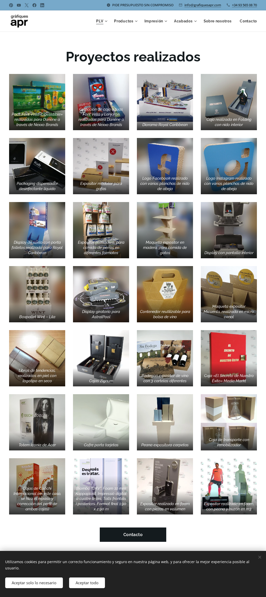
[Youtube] (19, 5)
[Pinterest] (11, 5)
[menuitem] (102, 21)
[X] (26, 5)
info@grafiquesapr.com (202, 5)
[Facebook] (34, 5)
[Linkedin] (42, 5)
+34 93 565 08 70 (244, 5)
